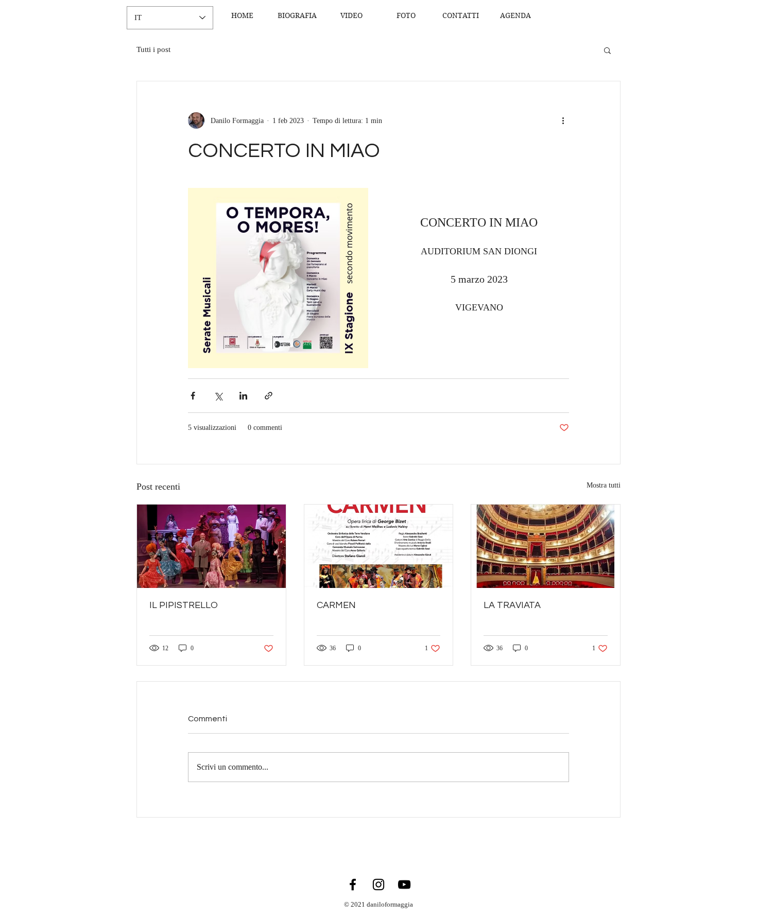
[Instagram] (378, 884)
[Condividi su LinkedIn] (243, 396)
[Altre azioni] (563, 120)
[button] (607, 50)
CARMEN (336, 605)
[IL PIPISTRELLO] (211, 546)
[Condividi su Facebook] (193, 396)
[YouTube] (404, 884)
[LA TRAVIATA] (545, 546)
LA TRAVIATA (512, 605)
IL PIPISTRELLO (183, 605)
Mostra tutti (604, 485)
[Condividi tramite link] (268, 396)
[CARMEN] (378, 546)
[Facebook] (352, 884)
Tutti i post (153, 49)
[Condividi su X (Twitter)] (218, 396)
